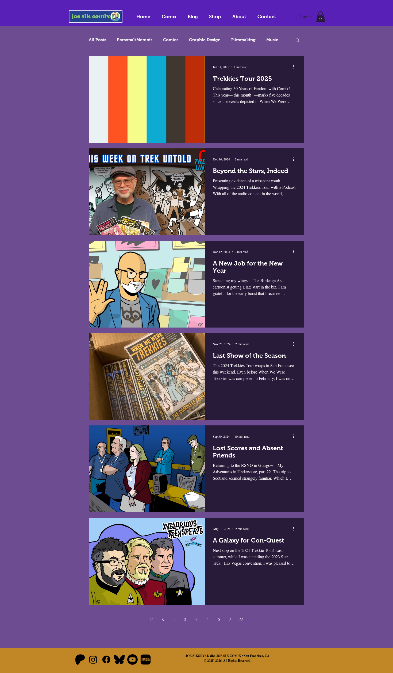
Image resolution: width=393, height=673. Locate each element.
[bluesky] (119, 659)
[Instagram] (93, 659)
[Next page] (230, 619)
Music (272, 39)
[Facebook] (106, 659)
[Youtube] (132, 659)
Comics (170, 39)
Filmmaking (243, 39)
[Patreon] (80, 659)
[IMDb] (145, 659)
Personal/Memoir (134, 39)
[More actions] (295, 67)
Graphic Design (205, 39)
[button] (320, 16)
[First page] (151, 619)
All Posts (97, 39)
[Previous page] (163, 619)
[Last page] (241, 619)
